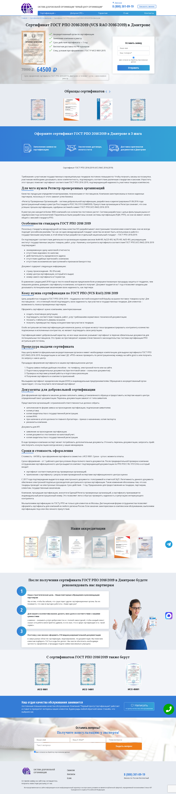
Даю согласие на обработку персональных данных (133, 61)
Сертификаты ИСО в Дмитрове (40, 18)
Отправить (133, 67)
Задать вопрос (124, 746)
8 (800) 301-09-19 (123, 6)
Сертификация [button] (47, 13)
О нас (125, 13)
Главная (24, 18)
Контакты (149, 13)
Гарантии (102, 13)
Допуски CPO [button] (76, 13)
